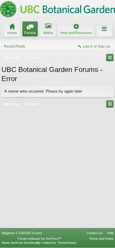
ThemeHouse (66, 242)
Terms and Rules (101, 238)
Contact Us (94, 233)
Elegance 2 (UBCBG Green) (21, 233)
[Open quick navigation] (110, 57)
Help (110, 233)
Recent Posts (14, 46)
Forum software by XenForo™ (39, 238)
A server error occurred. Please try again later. (43, 91)
